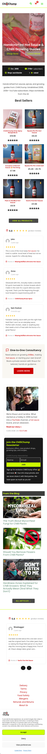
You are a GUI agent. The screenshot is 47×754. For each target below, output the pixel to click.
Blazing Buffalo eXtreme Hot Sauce (28, 262)
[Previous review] (23, 668)
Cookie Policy (18, 750)
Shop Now (12, 53)
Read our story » (13, 427)
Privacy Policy (27, 750)
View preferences (23, 745)
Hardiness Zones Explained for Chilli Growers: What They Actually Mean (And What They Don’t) (20, 587)
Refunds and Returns (23, 702)
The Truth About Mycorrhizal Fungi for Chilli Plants (19, 522)
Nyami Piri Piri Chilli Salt (34, 166)
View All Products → (23, 221)
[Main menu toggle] (42, 4)
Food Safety (23, 695)
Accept (23, 732)
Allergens (23, 698)
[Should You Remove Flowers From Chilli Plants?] (22, 538)
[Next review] (29, 668)
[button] (31, 4)
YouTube (13, 90)
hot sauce (19, 84)
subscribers (35, 69)
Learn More (33, 53)
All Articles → (23, 601)
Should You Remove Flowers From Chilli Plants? (19, 553)
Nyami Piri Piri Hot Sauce (34, 132)
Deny (23, 738)
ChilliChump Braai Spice (23, 299)
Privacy (23, 692)
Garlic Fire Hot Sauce (34, 201)
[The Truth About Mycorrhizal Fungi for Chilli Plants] (22, 507)
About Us (23, 705)
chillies (31, 354)
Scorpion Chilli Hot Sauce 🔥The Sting (12, 166)
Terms (23, 688)
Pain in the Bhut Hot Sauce (12, 201)
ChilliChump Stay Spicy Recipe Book (12, 132)
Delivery (23, 685)
